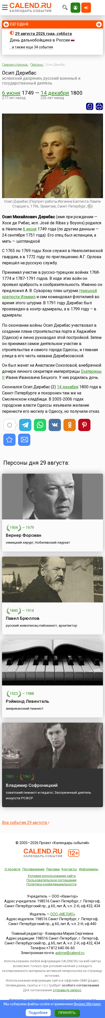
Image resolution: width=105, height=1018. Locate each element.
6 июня (11, 93)
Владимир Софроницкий (32, 785)
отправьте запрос (67, 990)
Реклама (53, 869)
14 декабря (55, 93)
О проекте (12, 869)
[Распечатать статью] (99, 106)
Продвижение (33, 869)
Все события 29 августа (25, 822)
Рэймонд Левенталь (27, 701)
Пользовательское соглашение (51, 880)
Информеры (88, 869)
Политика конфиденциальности (51, 884)
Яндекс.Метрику (87, 1004)
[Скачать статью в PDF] (89, 106)
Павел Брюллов (23, 618)
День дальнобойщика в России (40, 40)
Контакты (69, 869)
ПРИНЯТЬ (66, 1013)
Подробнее (38, 1013)
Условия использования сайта (52, 876)
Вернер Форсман (23, 535)
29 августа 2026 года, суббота (43, 33)
